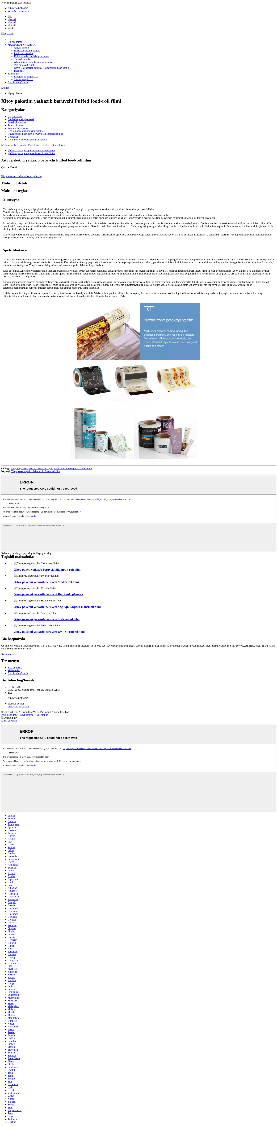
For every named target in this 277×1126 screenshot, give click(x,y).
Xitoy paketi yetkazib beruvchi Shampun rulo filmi (47, 569)
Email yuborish (9, 720)
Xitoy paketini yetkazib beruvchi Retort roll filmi (35, 471)
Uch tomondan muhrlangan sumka (31, 56)
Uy (9, 39)
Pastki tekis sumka (23, 53)
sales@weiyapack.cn (18, 706)
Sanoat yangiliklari (23, 79)
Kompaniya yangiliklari (26, 76)
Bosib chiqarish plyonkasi (27, 50)
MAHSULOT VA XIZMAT (22, 44)
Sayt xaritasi (26, 714)
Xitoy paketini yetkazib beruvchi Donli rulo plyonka (48, 594)
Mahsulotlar (14, 670)
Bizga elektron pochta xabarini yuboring (21, 176)
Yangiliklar (13, 73)
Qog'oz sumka (21, 47)
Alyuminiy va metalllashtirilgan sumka (33, 62)
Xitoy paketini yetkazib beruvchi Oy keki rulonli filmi (49, 631)
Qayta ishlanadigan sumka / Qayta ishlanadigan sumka (41, 67)
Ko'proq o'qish (8, 654)
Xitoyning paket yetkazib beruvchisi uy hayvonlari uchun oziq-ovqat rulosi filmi (51, 468)
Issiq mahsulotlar (9, 714)
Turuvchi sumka (22, 59)
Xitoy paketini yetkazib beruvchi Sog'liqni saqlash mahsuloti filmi (57, 607)
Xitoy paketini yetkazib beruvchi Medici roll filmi (46, 582)
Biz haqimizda (15, 41)
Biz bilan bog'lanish (18, 82)
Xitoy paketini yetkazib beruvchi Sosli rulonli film (47, 619)
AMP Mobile (41, 714)
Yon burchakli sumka (25, 65)
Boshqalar (19, 70)
